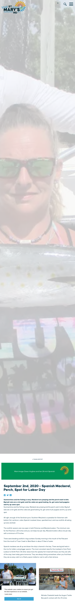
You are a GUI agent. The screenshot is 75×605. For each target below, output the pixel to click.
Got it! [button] (19, 599)
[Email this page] (11, 495)
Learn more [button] (8, 594)
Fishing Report (38, 459)
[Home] (13, 7)
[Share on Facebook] (5, 495)
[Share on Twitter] (8, 495)
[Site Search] (65, 4)
